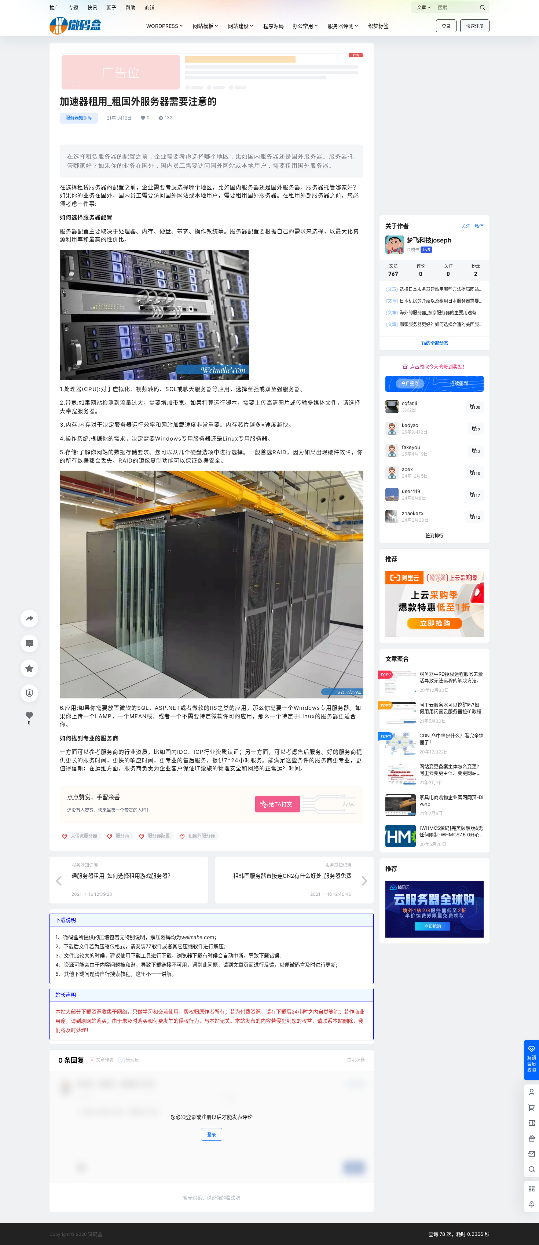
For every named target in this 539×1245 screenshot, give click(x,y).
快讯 (92, 7)
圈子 (111, 7)
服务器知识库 (79, 118)
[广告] (211, 57)
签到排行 (434, 535)
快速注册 (475, 26)
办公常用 (303, 26)
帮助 (130, 7)
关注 (466, 226)
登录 (446, 26)
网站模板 (203, 26)
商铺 (149, 7)
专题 (73, 7)
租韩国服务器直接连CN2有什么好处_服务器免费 (292, 875)
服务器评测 (340, 26)
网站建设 (238, 26)
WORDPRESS (162, 26)
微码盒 (94, 1234)
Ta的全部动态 (434, 343)
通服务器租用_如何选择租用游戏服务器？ (122, 875)
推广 (54, 7)
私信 (479, 226)
